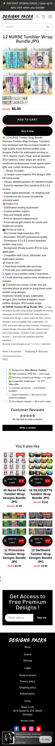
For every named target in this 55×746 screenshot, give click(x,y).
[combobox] (23, 27)
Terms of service (27, 675)
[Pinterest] (24, 728)
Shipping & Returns (36, 351)
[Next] (49, 72)
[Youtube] (38, 728)
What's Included (11, 351)
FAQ (4, 359)
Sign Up (41, 617)
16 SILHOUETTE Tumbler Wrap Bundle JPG (40, 494)
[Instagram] (31, 728)
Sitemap (27, 660)
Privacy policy (27, 681)
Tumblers (35, 344)
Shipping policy (27, 687)
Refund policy (27, 693)
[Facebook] (16, 728)
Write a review (28, 427)
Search (27, 654)
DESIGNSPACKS (30, 734)
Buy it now (27, 131)
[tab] (13, 352)
